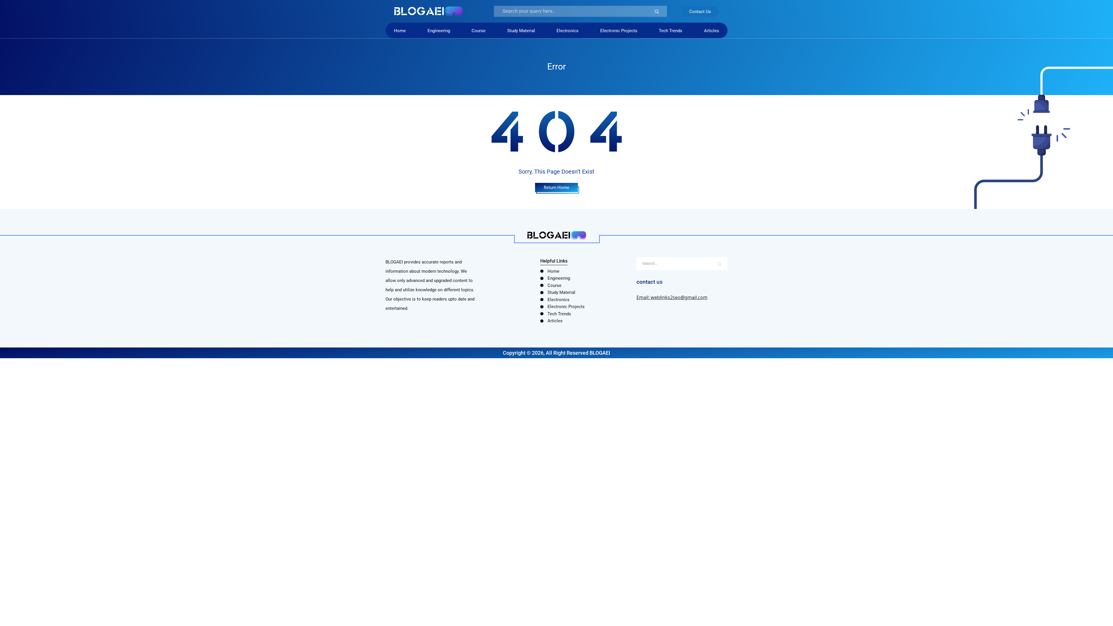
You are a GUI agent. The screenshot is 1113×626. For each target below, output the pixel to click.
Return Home (556, 187)
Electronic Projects (618, 30)
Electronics (567, 30)
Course (478, 30)
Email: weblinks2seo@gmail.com (672, 297)
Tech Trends (670, 30)
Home (400, 30)
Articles (711, 30)
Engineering (439, 30)
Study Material (521, 30)
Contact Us (700, 11)
